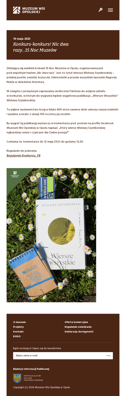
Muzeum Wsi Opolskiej (29, 10)
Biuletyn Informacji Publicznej (31, 369)
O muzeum (19, 322)
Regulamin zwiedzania (78, 327)
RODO (17, 336)
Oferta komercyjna (76, 322)
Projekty (18, 327)
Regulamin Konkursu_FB (23, 155)
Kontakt (18, 332)
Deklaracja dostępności (79, 332)
